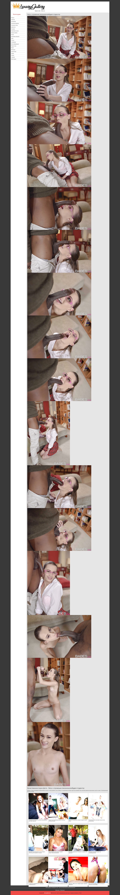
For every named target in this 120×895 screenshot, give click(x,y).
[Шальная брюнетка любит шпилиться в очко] (58, 869)
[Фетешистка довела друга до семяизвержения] (98, 837)
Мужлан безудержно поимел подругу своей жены (78, 820)
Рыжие (12, 55)
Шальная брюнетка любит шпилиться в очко (58, 883)
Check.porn (62, 890)
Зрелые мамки (14, 32)
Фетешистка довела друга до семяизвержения (95, 852)
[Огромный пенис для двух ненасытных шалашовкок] (98, 806)
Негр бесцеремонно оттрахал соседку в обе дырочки (78, 852)
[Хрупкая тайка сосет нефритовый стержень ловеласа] (78, 869)
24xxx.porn (57, 890)
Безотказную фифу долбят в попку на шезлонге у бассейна (96, 884)
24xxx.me (43, 10)
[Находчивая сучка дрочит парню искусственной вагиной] (58, 837)
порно (69, 887)
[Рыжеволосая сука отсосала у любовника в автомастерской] (38, 806)
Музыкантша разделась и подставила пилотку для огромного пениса (37, 852)
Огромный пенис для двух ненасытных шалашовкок (97, 820)
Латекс (12, 40)
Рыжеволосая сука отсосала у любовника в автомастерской (38, 820)
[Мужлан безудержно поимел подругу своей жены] (78, 806)
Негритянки (13, 51)
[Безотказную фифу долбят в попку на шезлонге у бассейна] (98, 869)
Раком (12, 53)
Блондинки (13, 21)
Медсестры (13, 45)
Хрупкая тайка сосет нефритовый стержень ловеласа (78, 884)
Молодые (13, 49)
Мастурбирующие (15, 44)
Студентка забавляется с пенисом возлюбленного (36, 884)
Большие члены (14, 25)
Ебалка (12, 17)
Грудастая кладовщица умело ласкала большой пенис (57, 820)
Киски (12, 34)
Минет (12, 47)
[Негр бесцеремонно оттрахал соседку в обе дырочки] (78, 837)
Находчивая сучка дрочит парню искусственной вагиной (56, 852)
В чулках (13, 29)
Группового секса (15, 30)
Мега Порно (13, 59)
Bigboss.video (37, 10)
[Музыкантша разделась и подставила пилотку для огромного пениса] (38, 837)
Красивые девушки (15, 36)
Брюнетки (13, 27)
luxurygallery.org (47, 892)
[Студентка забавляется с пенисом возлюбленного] (38, 869)
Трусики (13, 57)
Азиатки (13, 19)
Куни (12, 38)
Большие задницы (15, 23)
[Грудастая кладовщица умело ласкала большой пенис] (58, 806)
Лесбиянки (13, 42)
